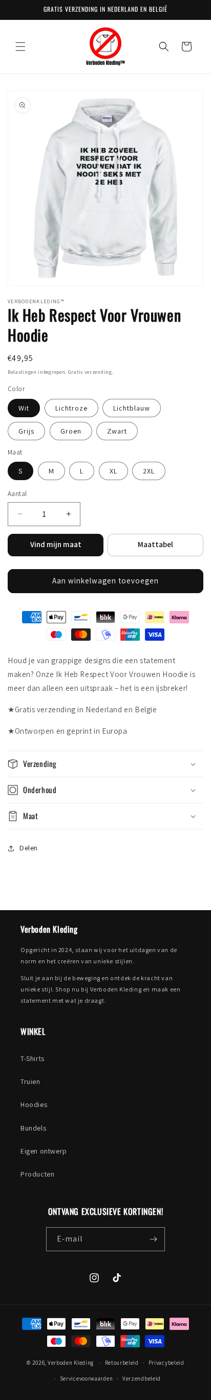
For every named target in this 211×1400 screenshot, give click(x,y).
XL (113, 471)
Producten (37, 1174)
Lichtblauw (131, 408)
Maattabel (155, 544)
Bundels (33, 1128)
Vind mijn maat (55, 544)
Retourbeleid (122, 1362)
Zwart (117, 431)
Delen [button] (28, 847)
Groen (70, 431)
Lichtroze (71, 408)
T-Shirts (32, 1058)
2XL (149, 471)
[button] (20, 46)
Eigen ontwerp (43, 1151)
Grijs (26, 431)
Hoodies (33, 1104)
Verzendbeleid (141, 1378)
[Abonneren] (153, 1239)
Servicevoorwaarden (86, 1378)
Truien (30, 1081)
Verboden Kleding (71, 1362)
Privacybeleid (166, 1362)
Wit (23, 408)
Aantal (17, 493)
